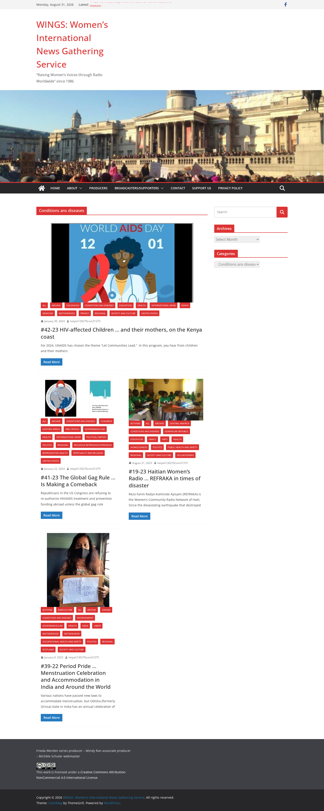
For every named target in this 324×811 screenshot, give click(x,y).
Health (142, 305)
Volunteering (185, 455)
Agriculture (65, 609)
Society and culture (123, 313)
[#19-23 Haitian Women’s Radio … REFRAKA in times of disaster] (166, 399)
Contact (178, 188)
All (44, 305)
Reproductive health (55, 452)
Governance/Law (95, 429)
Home (55, 188)
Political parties (96, 437)
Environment (85, 617)
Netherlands (72, 633)
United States (149, 313)
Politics (47, 445)
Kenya (184, 305)
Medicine (48, 313)
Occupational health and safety (62, 641)
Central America (179, 423)
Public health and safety (182, 447)
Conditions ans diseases (99, 305)
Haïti (165, 439)
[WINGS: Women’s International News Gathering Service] (41, 188)
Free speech (72, 429)
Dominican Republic (176, 431)
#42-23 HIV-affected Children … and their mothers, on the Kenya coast (121, 333)
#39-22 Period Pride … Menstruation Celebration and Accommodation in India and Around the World (76, 676)
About (72, 188)
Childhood (72, 305)
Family (152, 439)
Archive (56, 305)
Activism (135, 423)
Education (125, 305)
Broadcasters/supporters (137, 188)
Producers (98, 188)
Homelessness (138, 447)
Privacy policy (230, 188)
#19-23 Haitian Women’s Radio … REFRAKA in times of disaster (164, 478)
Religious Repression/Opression (93, 445)
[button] (79, 188)
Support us (201, 188)
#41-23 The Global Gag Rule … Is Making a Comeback (78, 481)
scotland (48, 649)
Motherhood (67, 313)
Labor (97, 625)
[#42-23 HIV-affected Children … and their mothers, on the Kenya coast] (122, 262)
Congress (106, 421)
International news (163, 305)
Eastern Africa (51, 429)
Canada (106, 609)
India (85, 625)
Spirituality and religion (88, 452)
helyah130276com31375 (85, 321)
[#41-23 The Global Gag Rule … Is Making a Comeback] (78, 398)
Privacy (84, 313)
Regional (100, 313)
